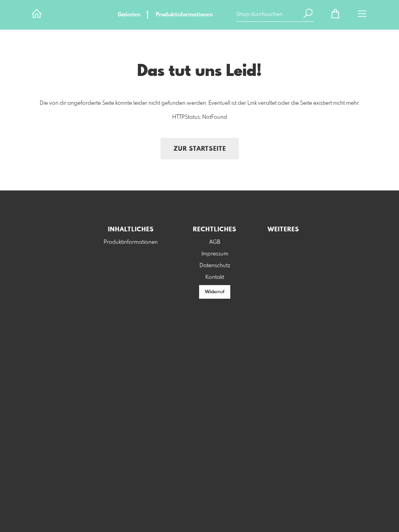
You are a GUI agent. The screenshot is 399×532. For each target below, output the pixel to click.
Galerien (129, 15)
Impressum (214, 254)
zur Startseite (199, 149)
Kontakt (214, 277)
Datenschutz (215, 265)
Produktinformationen (184, 15)
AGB (214, 242)
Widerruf (214, 292)
